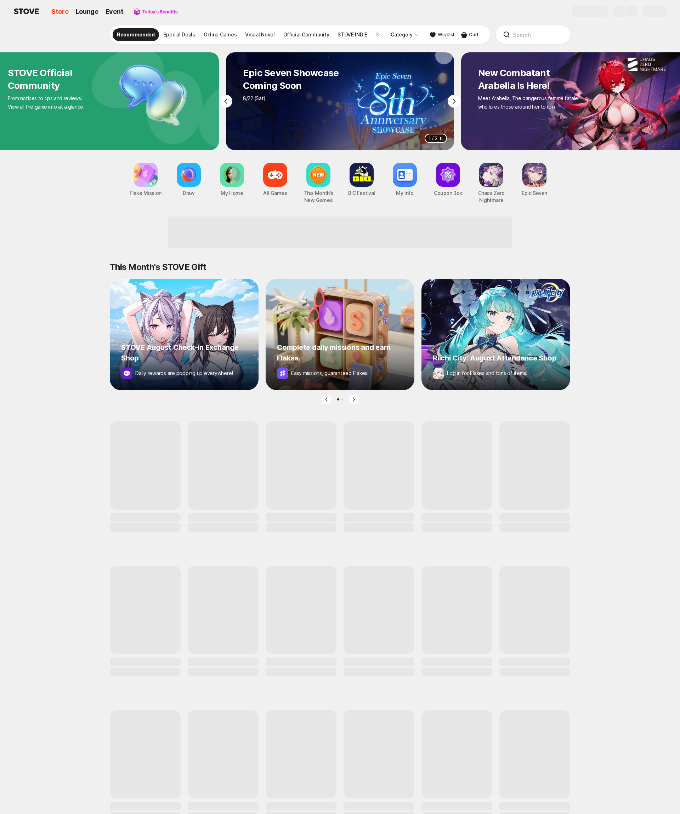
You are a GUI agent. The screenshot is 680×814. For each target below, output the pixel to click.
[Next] (454, 101)
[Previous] (226, 101)
